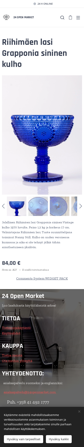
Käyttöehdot (11, 333)
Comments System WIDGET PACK (42, 278)
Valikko (78, 17)
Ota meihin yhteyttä (17, 361)
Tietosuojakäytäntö (16, 328)
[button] (62, 17)
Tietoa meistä (12, 355)
